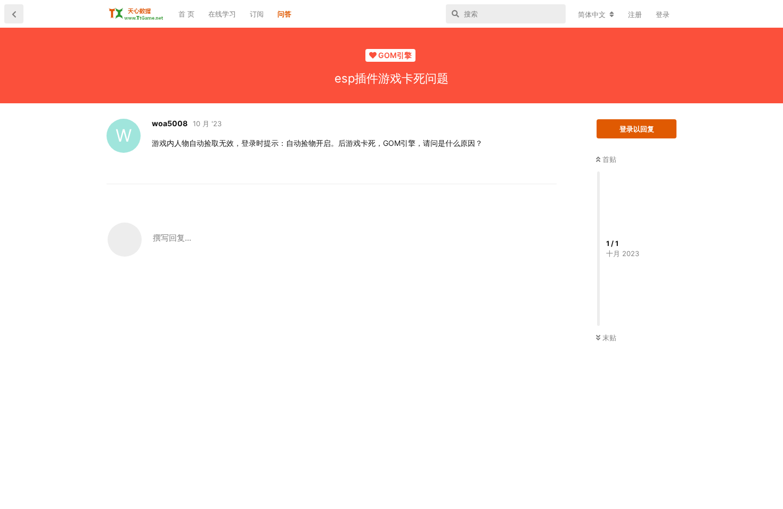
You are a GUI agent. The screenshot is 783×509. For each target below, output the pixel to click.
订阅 (257, 14)
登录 (663, 14)
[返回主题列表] (13, 13)
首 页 (186, 14)
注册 (635, 14)
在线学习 (222, 14)
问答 (284, 14)
